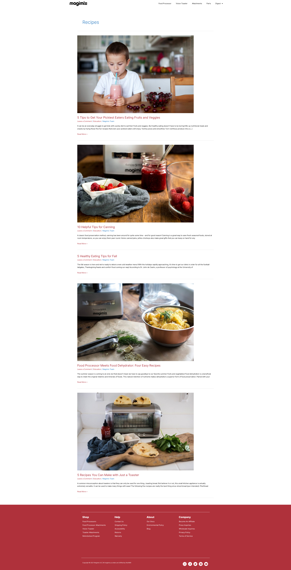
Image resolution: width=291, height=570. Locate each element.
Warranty (118, 536)
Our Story (150, 521)
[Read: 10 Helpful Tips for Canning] (135, 183)
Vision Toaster (181, 3)
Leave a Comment (84, 121)
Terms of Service (186, 536)
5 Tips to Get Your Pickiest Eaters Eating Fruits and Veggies (118, 117)
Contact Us (119, 521)
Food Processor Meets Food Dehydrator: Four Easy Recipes (119, 365)
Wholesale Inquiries (187, 529)
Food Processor (165, 3)
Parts (209, 3)
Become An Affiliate (187, 521)
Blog (148, 529)
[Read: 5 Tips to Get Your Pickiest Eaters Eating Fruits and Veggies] (135, 74)
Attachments (197, 3)
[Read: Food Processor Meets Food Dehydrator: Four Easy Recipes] (135, 322)
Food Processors (89, 521)
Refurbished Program (91, 536)
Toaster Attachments (91, 532)
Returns (118, 532)
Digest (218, 3)
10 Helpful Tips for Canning (96, 227)
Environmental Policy (155, 525)
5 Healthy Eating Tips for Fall (97, 256)
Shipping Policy (121, 525)
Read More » (82, 134)
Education (97, 121)
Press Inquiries (185, 525)
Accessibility (120, 529)
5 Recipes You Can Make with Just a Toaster (108, 475)
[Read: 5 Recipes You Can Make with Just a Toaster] (135, 431)
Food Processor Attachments (94, 525)
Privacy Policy (184, 532)
